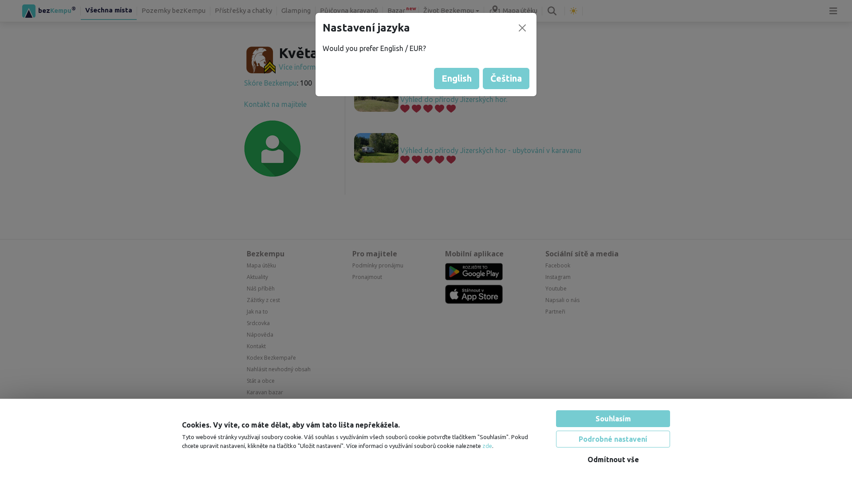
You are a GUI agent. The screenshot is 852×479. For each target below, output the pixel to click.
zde (487, 446)
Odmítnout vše (613, 459)
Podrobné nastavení (613, 439)
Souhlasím (613, 419)
